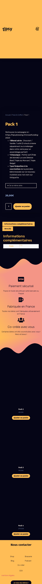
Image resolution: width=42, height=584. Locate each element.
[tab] (21, 185)
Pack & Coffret (17, 115)
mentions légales (8, 575)
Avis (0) (7, 229)
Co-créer (21, 565)
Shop (12, 556)
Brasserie (28, 556)
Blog (12, 561)
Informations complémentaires (18, 224)
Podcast (28, 561)
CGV (21, 571)
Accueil (8, 115)
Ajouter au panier (22, 206)
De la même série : (16, 186)
